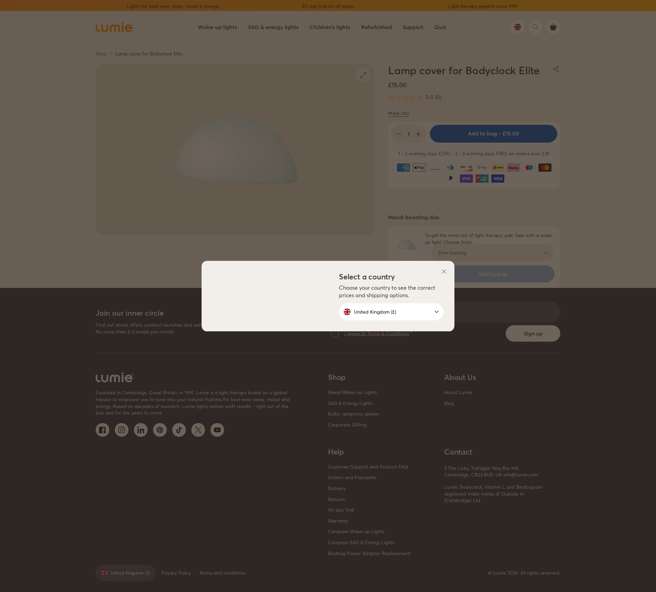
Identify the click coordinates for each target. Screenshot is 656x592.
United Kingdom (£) (375, 311)
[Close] (444, 271)
